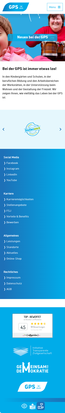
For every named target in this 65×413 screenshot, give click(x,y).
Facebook (12, 163)
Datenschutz (14, 283)
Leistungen (13, 241)
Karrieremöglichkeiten (20, 199)
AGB (9, 289)
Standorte (12, 247)
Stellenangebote (16, 204)
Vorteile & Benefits (17, 216)
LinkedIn (11, 174)
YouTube (11, 180)
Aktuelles (12, 252)
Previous (4, 129)
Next (61, 129)
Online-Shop (14, 258)
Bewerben (12, 222)
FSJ (8, 210)
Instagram (12, 168)
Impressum (13, 277)
